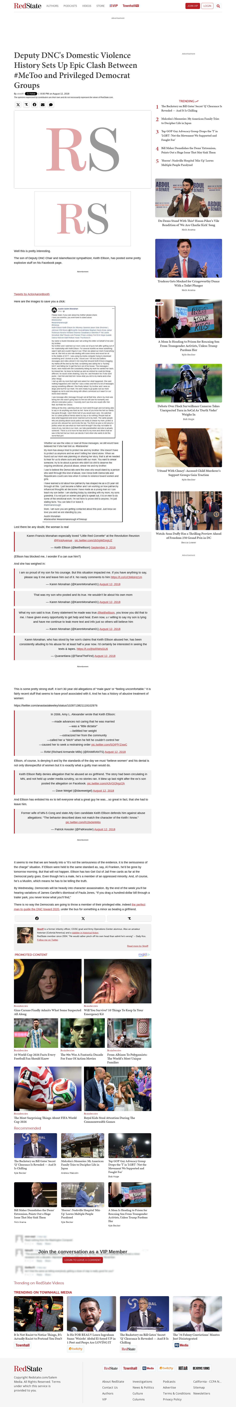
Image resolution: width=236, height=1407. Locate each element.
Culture (138, 1393)
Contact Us (110, 1387)
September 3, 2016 (103, 547)
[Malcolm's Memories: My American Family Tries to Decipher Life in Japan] (82, 1145)
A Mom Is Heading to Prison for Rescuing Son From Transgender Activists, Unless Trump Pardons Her (128, 1215)
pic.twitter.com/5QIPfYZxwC (109, 744)
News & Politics (143, 1387)
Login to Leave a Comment (83, 1260)
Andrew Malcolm (70, 1173)
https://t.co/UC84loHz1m (126, 577)
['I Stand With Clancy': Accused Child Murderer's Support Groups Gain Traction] (188, 447)
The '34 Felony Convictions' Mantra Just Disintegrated (196, 1336)
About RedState (113, 1381)
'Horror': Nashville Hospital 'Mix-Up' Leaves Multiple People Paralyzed (81, 1213)
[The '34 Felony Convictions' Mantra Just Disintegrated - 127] (197, 1313)
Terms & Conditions (177, 1393)
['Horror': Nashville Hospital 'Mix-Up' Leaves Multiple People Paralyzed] (82, 1194)
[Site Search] (218, 6)
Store (100, 5)
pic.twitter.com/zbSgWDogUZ (93, 540)
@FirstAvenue (63, 540)
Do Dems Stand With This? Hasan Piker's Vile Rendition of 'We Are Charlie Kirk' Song (188, 222)
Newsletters (201, 1393)
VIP (104, 1399)
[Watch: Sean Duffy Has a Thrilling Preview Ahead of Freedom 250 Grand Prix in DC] (188, 510)
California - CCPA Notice (207, 1381)
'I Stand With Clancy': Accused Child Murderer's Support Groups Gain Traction (189, 472)
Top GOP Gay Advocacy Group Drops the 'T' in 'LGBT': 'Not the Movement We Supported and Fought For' (127, 1166)
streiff (20, 93)
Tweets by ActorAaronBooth (32, 294)
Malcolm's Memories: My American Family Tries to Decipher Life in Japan (82, 1164)
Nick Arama (20, 1222)
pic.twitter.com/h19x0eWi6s (83, 822)
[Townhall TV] (130, 6)
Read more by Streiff (137, 946)
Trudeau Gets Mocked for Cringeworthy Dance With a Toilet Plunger (189, 283)
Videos (86, 5)
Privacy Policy (172, 1399)
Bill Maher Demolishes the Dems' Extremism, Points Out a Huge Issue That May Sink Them (34, 1213)
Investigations (142, 1381)
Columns (139, 1399)
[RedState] (27, 6)
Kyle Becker (20, 1173)
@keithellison (106, 612)
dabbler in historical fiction (85, 932)
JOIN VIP (193, 5)
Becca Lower (188, 542)
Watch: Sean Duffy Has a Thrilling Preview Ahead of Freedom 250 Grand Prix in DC (188, 535)
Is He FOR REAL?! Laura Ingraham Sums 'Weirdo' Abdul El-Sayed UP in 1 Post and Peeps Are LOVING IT (91, 1338)
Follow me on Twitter (47, 940)
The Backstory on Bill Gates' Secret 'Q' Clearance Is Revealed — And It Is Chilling (35, 1164)
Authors (52, 5)
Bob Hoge (113, 1176)
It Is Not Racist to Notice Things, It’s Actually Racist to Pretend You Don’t (38, 1336)
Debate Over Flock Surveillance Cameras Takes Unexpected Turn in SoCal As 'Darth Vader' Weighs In (189, 410)
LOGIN (207, 5)
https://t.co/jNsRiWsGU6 (92, 648)
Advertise (169, 1387)
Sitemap (199, 1387)
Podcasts (70, 5)
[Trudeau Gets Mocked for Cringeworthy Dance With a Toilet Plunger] (188, 258)
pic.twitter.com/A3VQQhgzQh (106, 783)
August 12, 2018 (109, 584)
